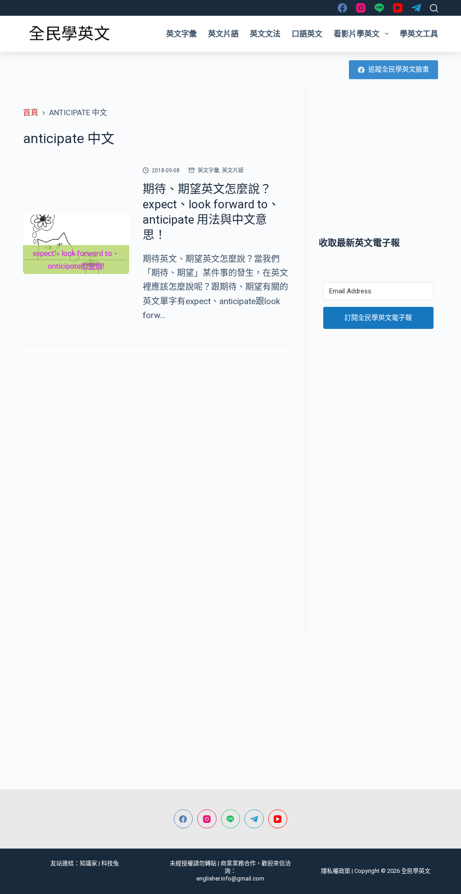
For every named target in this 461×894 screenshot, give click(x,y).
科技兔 (110, 863)
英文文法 (265, 33)
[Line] (379, 8)
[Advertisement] (378, 162)
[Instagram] (361, 8)
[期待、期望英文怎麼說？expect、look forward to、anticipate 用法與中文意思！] (76, 244)
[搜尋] (434, 8)
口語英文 (307, 33)
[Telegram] (416, 8)
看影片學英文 (357, 33)
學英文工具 (419, 33)
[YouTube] (397, 8)
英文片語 (223, 33)
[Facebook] (342, 8)
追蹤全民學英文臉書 (398, 69)
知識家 (88, 863)
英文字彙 (181, 33)
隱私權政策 (335, 870)
